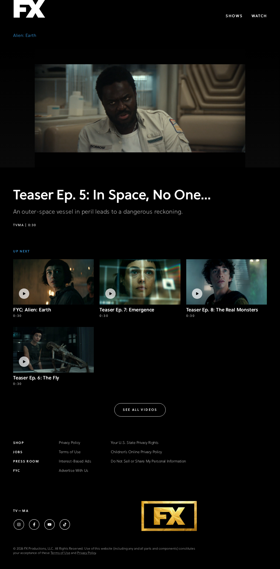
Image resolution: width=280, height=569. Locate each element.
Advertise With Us (73, 471)
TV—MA (21, 511)
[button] (140, 410)
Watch (259, 16)
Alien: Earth (24, 35)
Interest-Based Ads (75, 461)
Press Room (26, 462)
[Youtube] (49, 524)
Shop (18, 443)
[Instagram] (19, 524)
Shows (234, 16)
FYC (16, 471)
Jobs (18, 452)
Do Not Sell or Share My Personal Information (148, 461)
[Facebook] (34, 524)
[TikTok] (65, 524)
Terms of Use (70, 452)
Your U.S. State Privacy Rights (134, 443)
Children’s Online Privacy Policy (136, 452)
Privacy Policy (69, 443)
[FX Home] (29, 10)
